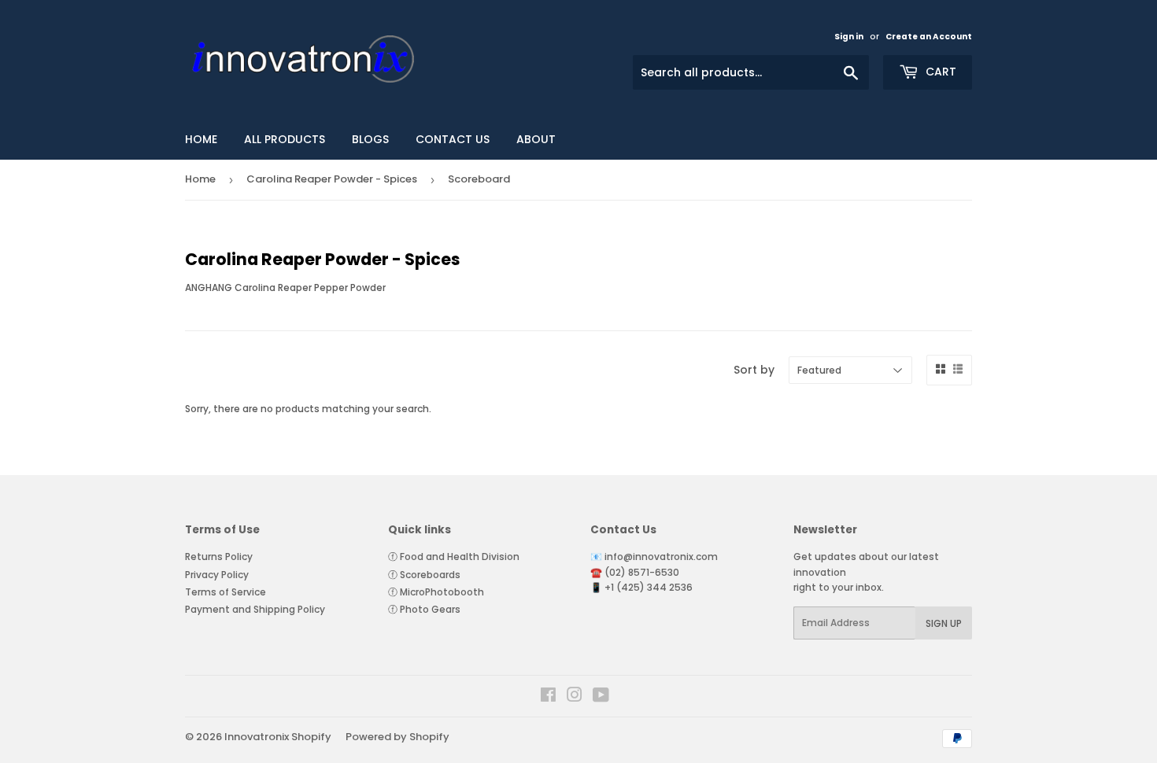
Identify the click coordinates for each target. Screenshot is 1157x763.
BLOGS (370, 139)
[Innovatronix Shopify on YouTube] (601, 697)
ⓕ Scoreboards (424, 574)
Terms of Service (225, 592)
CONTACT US (453, 139)
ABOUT (536, 139)
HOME (201, 139)
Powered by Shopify (397, 736)
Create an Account (928, 36)
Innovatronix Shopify (277, 736)
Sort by (754, 370)
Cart (939, 71)
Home (200, 178)
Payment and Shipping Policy (255, 609)
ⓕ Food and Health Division (453, 556)
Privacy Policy (217, 574)
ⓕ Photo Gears (424, 609)
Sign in (848, 36)
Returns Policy (219, 556)
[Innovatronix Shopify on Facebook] (548, 697)
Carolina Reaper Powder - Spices (331, 178)
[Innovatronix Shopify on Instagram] (574, 697)
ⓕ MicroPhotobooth (436, 592)
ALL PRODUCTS (284, 139)
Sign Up (944, 623)
